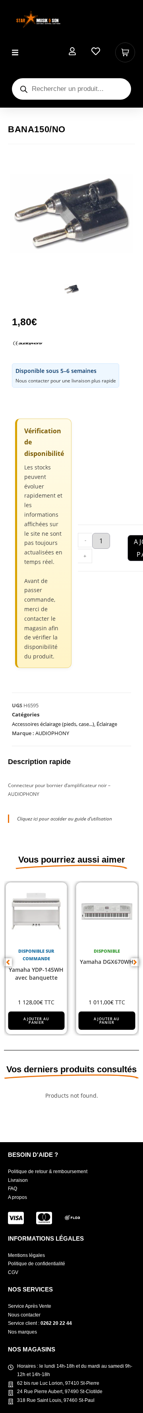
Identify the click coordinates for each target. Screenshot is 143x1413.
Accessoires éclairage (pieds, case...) (53, 724)
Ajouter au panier (36, 1021)
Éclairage (107, 724)
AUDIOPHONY (52, 733)
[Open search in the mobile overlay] (71, 89)
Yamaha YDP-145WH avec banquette (36, 974)
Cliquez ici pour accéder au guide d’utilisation (64, 818)
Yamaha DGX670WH (106, 962)
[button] (15, 53)
